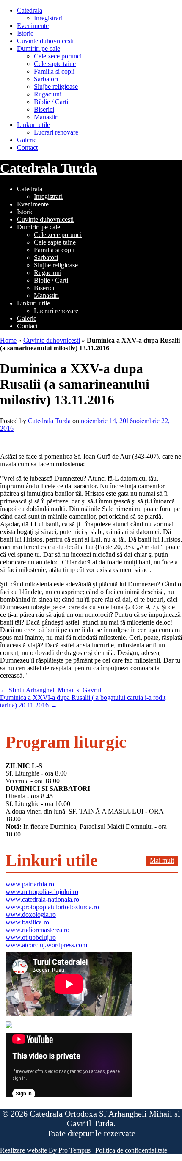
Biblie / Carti (51, 101)
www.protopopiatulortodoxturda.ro (52, 907)
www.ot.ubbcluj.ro (31, 937)
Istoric (25, 33)
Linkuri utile (33, 124)
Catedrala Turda (48, 168)
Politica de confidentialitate (131, 1150)
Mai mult (162, 860)
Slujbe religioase (56, 86)
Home (8, 340)
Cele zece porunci (58, 56)
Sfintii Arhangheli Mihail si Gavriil (50, 689)
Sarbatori (46, 79)
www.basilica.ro (27, 922)
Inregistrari (48, 18)
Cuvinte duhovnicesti (45, 40)
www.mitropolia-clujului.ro (42, 891)
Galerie (26, 139)
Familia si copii (54, 71)
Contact (27, 147)
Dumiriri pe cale (38, 48)
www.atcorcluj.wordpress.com (46, 945)
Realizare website (23, 1150)
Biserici (44, 109)
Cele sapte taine (55, 63)
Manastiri (46, 117)
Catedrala (29, 10)
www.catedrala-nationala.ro (42, 899)
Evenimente (33, 25)
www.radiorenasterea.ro (37, 929)
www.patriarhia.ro (30, 884)
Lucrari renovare (56, 132)
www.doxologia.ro (31, 914)
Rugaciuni (47, 94)
